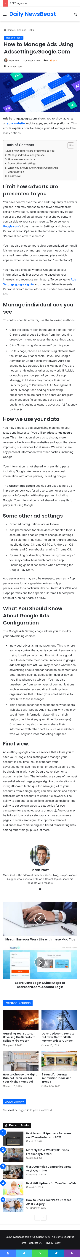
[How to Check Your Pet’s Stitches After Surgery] (13, 1205)
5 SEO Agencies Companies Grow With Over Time (38, 3)
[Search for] (75, 15)
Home (10, 29)
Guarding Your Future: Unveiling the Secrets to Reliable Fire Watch (19, 1037)
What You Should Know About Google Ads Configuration (33, 169)
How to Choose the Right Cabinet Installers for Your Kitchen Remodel (20, 1078)
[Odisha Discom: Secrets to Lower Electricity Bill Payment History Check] (59, 1020)
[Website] (40, 889)
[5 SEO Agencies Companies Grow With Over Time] (13, 1172)
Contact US (35, 1242)
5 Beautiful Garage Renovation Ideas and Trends (56, 1078)
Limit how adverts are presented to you (31, 150)
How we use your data (21, 159)
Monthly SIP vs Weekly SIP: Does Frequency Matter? (47, 1152)
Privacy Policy (52, 1242)
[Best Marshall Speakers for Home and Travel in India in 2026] (13, 1139)
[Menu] (5, 15)
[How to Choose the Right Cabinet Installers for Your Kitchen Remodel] (21, 1061)
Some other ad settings (22, 163)
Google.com (11, 226)
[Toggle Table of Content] (69, 145)
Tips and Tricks (25, 29)
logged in (23, 1110)
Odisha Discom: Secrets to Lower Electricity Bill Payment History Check (57, 1037)
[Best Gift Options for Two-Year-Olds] (13, 1188)
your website (16, 123)
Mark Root (14, 60)
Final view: (14, 175)
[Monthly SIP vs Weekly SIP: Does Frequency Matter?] (13, 1155)
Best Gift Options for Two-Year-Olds (51, 1183)
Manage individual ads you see (26, 155)
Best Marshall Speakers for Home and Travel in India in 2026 (48, 1135)
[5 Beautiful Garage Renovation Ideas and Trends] (59, 1061)
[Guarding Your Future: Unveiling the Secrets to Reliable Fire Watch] (21, 1020)
